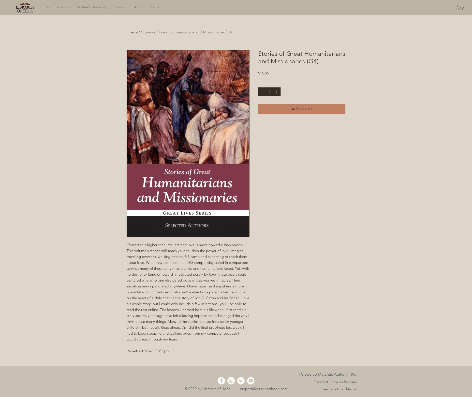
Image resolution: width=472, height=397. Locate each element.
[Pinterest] (241, 380)
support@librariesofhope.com (263, 388)
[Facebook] (221, 380)
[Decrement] (262, 91)
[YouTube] (250, 380)
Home (132, 32)
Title (352, 374)
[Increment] (277, 91)
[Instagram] (231, 380)
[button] (461, 7)
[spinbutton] (269, 91)
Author (340, 374)
